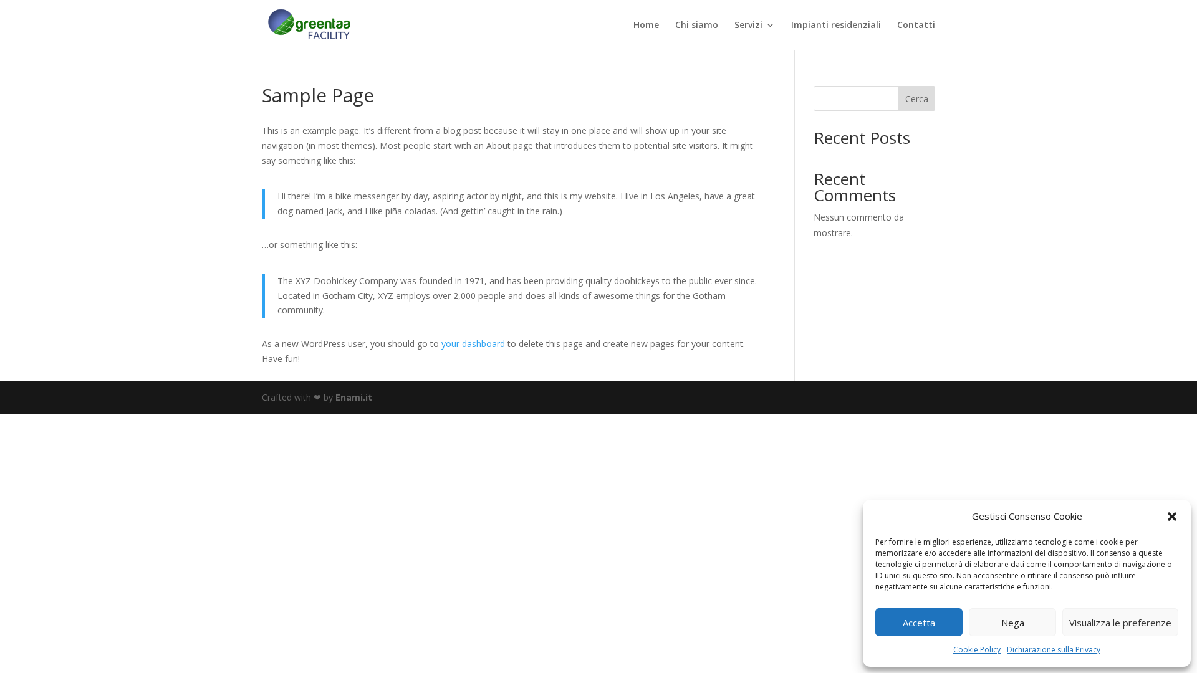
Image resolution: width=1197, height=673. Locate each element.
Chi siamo (696, 26)
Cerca (916, 99)
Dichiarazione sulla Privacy (1053, 649)
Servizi (748, 26)
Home (646, 26)
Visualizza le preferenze (1120, 622)
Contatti (916, 26)
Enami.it (353, 397)
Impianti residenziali (836, 26)
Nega (1012, 622)
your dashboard (473, 344)
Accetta (919, 622)
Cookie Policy (977, 649)
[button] (1172, 516)
